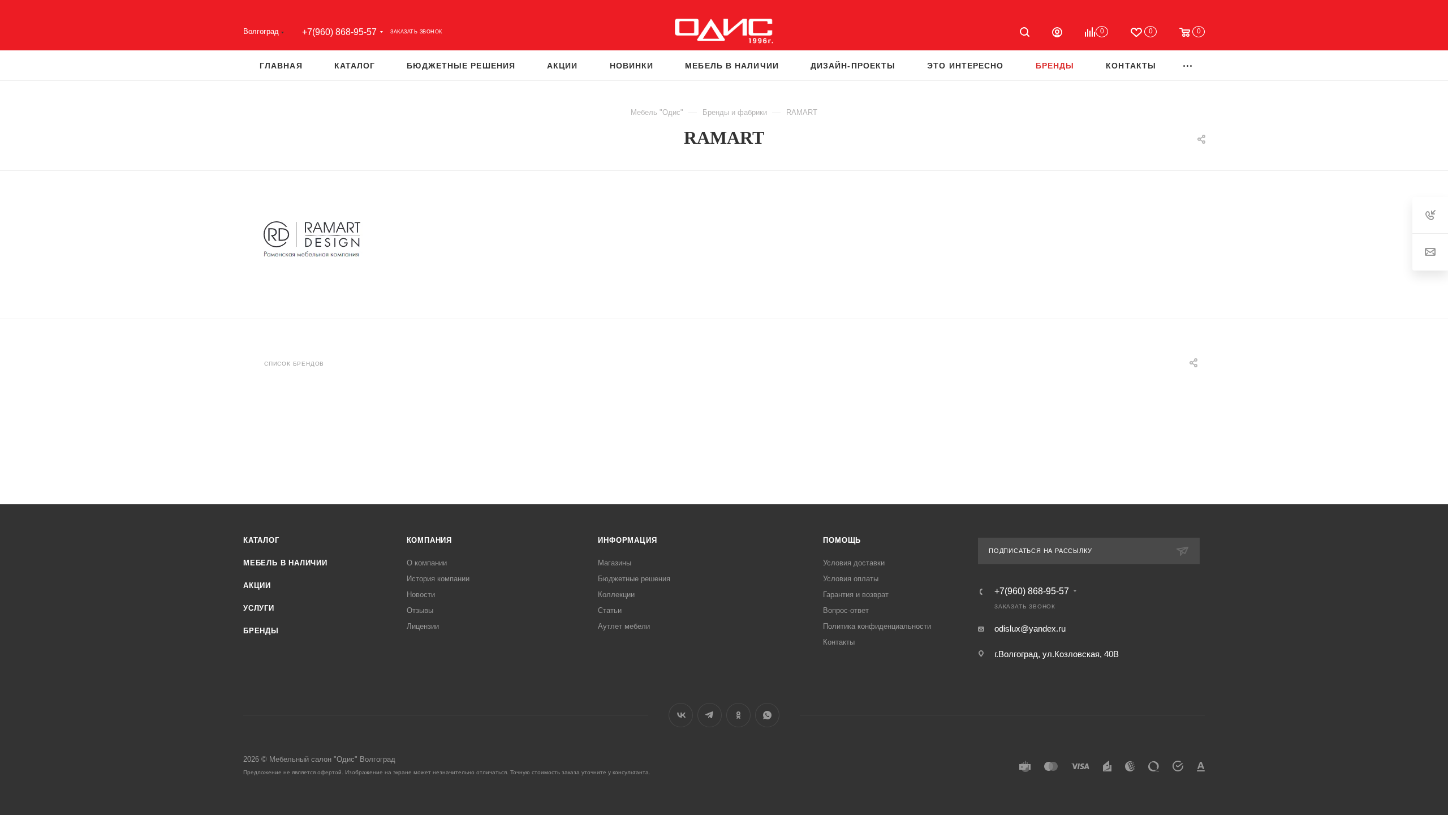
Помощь (842, 540)
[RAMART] (311, 240)
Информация (627, 540)
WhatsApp (767, 715)
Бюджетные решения (634, 578)
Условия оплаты (850, 578)
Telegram (709, 715)
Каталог (261, 540)
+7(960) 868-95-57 (339, 32)
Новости (421, 594)
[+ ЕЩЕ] (1188, 65)
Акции (257, 585)
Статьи (610, 610)
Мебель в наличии (285, 563)
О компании (427, 563)
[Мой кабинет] (1057, 34)
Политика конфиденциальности (877, 626)
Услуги (258, 608)
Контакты (839, 642)
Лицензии (423, 626)
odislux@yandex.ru (1030, 628)
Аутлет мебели (624, 626)
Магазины (614, 563)
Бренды (261, 631)
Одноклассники (738, 715)
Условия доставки (854, 563)
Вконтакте (681, 715)
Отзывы (420, 610)
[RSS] (1175, 139)
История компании (438, 578)
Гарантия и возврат (856, 594)
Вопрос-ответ (846, 610)
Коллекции (616, 594)
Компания (429, 540)
